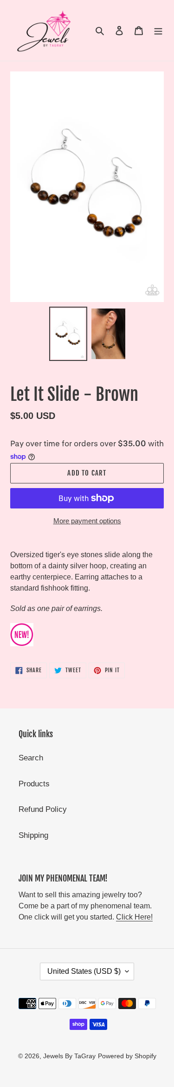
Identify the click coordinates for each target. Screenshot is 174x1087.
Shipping (33, 835)
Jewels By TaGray (69, 1056)
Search (31, 757)
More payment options (87, 521)
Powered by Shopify (127, 1056)
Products (34, 783)
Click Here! (134, 917)
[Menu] (158, 30)
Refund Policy (43, 809)
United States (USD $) (84, 971)
